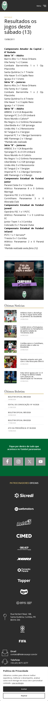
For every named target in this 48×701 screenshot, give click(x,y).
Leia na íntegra (18, 683)
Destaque (8, 17)
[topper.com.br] (24, 580)
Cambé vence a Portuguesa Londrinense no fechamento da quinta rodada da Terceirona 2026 (31, 330)
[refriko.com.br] (24, 522)
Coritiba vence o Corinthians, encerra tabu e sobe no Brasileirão (31, 345)
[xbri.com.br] (24, 559)
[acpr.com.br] (24, 548)
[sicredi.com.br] (24, 495)
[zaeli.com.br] (24, 591)
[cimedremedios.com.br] (24, 536)
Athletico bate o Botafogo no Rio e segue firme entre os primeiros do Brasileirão (31, 314)
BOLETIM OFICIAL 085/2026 (19, 412)
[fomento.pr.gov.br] (24, 570)
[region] (24, 684)
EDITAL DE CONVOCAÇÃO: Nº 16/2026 (23, 404)
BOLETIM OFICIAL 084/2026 (19, 420)
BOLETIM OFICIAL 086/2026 (19, 397)
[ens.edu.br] (24, 602)
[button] (22, 629)
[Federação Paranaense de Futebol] (4, 5)
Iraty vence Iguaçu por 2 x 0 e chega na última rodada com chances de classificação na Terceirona (31, 375)
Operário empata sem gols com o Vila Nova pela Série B (32, 360)
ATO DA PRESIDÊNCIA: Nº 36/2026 (22, 428)
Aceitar (24, 689)
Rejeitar (24, 695)
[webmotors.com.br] (24, 509)
